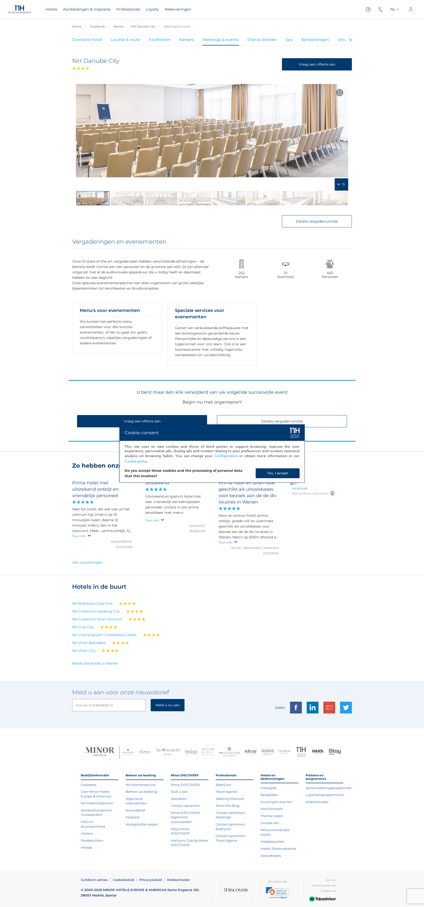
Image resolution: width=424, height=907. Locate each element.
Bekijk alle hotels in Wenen (95, 663)
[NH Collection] (229, 752)
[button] (277, 893)
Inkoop (86, 847)
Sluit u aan (179, 792)
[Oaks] (318, 752)
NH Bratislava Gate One (92, 603)
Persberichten (92, 840)
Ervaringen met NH (276, 802)
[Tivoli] (191, 752)
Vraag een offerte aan (317, 64)
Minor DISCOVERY (185, 785)
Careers (87, 833)
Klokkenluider (317, 802)
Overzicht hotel (87, 39)
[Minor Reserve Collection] (208, 752)
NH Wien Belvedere (89, 643)
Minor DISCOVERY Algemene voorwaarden (185, 817)
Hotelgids (268, 788)
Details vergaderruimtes (317, 221)
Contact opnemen (185, 806)
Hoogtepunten (273, 841)
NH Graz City (83, 627)
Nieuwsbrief (135, 810)
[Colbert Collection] (284, 752)
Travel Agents (226, 792)
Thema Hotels (272, 816)
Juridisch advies (94, 880)
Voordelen (179, 799)
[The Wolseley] (168, 752)
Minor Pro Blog (227, 806)
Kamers (186, 39)
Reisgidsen (269, 795)
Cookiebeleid (123, 880)
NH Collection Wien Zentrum (97, 619)
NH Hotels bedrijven (97, 803)
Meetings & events (220, 39)
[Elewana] (145, 752)
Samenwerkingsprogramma (328, 788)
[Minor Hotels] (100, 752)
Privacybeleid (150, 880)
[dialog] (212, 453)
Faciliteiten (160, 39)
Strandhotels (271, 856)
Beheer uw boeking (141, 792)
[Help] (368, 9)
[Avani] (267, 752)
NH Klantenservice (141, 785)
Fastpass (132, 817)
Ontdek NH (270, 823)
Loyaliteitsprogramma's (325, 795)
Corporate (88, 785)
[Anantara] (128, 752)
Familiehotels (272, 809)
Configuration (226, 456)
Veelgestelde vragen (142, 824)
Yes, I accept (277, 473)
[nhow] (251, 752)
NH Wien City (83, 650)
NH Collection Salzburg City (96, 611)
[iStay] (335, 752)
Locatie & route (125, 39)
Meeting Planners (230, 799)
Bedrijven (223, 785)
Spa (289, 39)
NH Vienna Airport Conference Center (104, 635)
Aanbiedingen (315, 39)
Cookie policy (136, 461)
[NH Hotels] (301, 752)
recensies (300, 488)
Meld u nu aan (168, 705)
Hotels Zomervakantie (278, 849)
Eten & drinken (262, 39)
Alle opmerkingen (87, 562)
